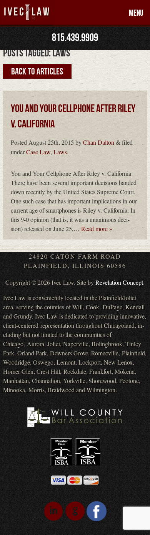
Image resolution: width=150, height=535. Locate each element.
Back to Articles (37, 71)
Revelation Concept (119, 282)
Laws (60, 152)
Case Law (38, 152)
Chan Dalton (98, 142)
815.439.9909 (75, 37)
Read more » (96, 229)
